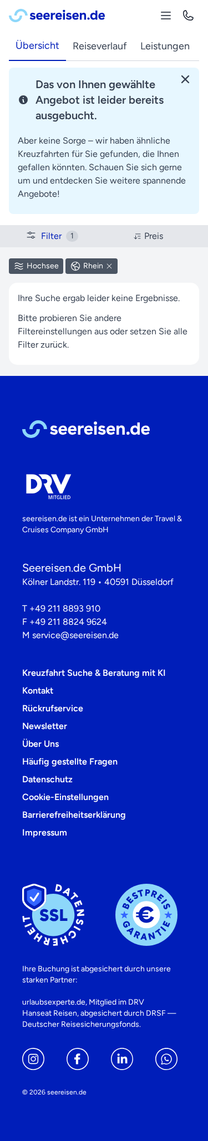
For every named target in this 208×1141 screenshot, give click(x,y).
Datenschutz (47, 779)
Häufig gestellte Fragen (70, 761)
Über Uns (40, 743)
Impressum (44, 832)
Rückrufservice (52, 708)
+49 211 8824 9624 (68, 622)
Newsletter (44, 726)
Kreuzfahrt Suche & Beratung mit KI (94, 673)
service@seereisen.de (75, 635)
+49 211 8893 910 (64, 608)
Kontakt (37, 690)
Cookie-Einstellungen (65, 797)
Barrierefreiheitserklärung (74, 814)
